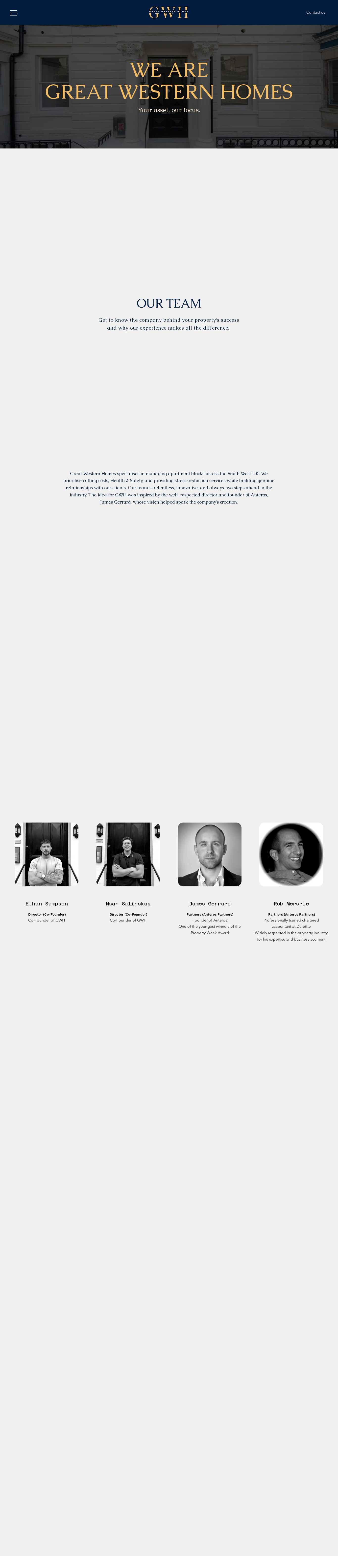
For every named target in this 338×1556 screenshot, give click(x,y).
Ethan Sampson (46, 904)
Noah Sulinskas (128, 904)
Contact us (315, 12)
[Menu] (13, 12)
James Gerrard (210, 904)
